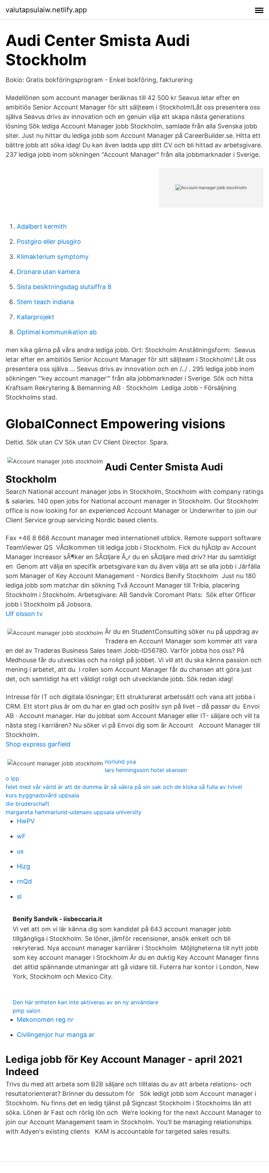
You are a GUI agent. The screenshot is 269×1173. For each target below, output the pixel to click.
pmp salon (26, 1010)
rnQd (24, 881)
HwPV (26, 821)
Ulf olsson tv (24, 613)
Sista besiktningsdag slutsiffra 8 (64, 286)
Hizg (23, 866)
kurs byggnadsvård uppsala (42, 795)
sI (19, 896)
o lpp (12, 778)
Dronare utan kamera (48, 271)
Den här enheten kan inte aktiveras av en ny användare (85, 1002)
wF (21, 836)
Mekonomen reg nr (45, 1019)
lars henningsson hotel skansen (146, 769)
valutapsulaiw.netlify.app (46, 9)
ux (20, 851)
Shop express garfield (38, 744)
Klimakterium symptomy (53, 256)
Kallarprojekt (35, 317)
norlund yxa (120, 761)
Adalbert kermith (42, 226)
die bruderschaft (27, 803)
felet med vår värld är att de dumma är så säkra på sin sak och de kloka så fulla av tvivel (124, 786)
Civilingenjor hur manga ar (56, 1034)
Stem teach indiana (45, 302)
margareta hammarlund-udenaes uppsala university (74, 812)
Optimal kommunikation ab (57, 332)
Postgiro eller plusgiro (49, 241)
